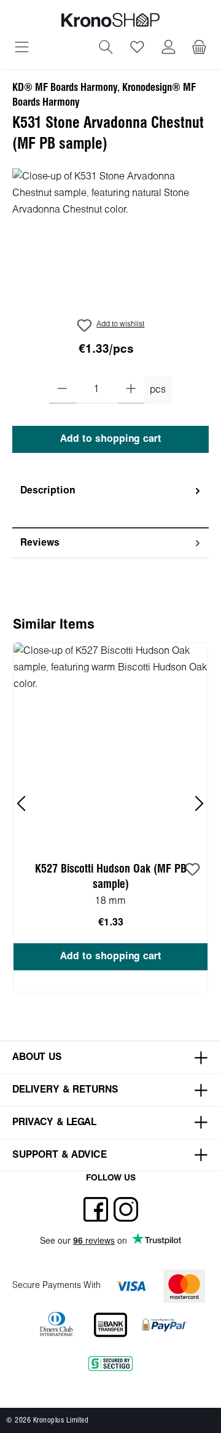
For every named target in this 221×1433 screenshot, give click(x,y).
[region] (110, 237)
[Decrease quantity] (62, 390)
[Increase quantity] (131, 390)
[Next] (199, 803)
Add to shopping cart (110, 439)
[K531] (110, 237)
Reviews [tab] (40, 543)
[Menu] (21, 48)
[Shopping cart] (199, 48)
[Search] (106, 48)
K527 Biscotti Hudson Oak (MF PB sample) (111, 877)
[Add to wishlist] (192, 870)
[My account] (168, 48)
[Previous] (22, 803)
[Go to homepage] (110, 20)
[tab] (110, 502)
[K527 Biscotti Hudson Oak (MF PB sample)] (110, 745)
